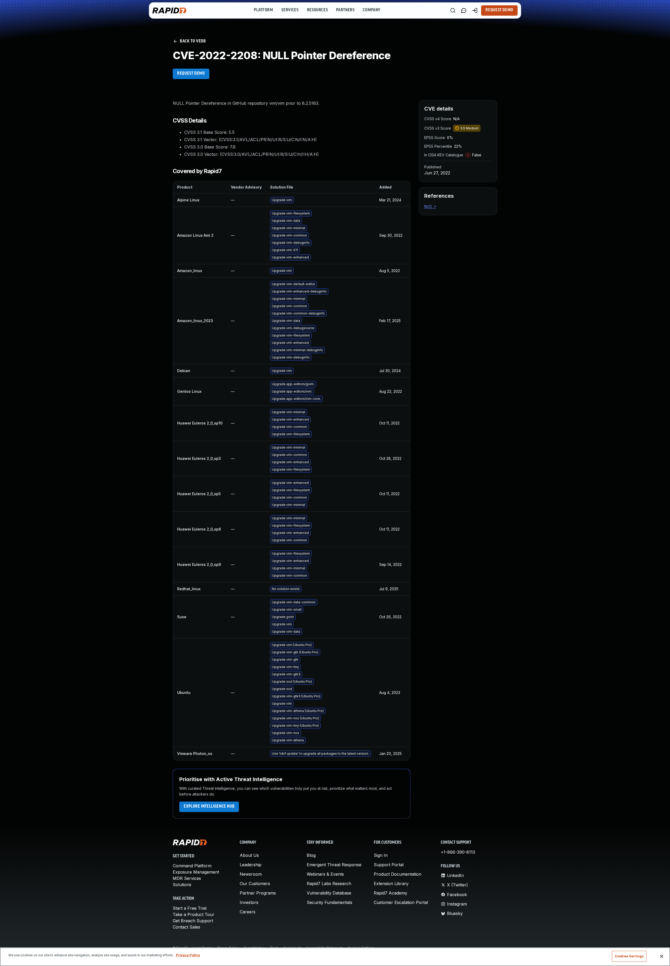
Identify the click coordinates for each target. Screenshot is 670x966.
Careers (247, 911)
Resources (317, 10)
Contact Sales (186, 927)
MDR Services (187, 878)
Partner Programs (258, 893)
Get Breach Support (193, 920)
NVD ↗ (430, 206)
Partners (345, 10)
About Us (249, 855)
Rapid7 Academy (390, 893)
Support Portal (389, 864)
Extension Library (391, 883)
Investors (249, 902)
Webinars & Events (325, 874)
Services (289, 10)
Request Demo (499, 10)
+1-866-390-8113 (458, 852)
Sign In (381, 855)
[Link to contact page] (463, 10)
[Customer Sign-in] (474, 10)
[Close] (661, 956)
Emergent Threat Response (334, 864)
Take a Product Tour (193, 914)
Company (371, 10)
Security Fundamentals (329, 902)
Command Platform (192, 865)
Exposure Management (196, 872)
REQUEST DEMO (191, 73)
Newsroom (251, 874)
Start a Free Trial (189, 908)
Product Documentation (397, 874)
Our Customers (255, 883)
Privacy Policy (188, 955)
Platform (263, 10)
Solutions (182, 884)
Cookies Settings (629, 956)
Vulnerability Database (329, 893)
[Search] (452, 10)
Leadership (250, 864)
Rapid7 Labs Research (329, 883)
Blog (311, 855)
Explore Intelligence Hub (209, 806)
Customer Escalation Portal (401, 902)
